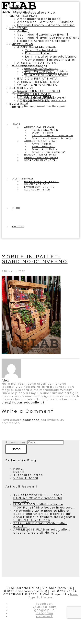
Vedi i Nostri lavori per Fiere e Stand (48, 37)
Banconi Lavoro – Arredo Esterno (46, 25)
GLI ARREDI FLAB (23, 15)
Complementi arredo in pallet (50, 59)
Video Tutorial (25, 478)
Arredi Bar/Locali (39, 69)
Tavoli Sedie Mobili (41, 50)
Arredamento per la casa (39, 18)
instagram (44, 613)
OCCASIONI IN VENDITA (37, 84)
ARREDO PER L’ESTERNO (38, 81)
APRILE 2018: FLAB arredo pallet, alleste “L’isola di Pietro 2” (41, 531)
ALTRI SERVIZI (21, 88)
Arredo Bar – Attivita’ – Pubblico (45, 22)
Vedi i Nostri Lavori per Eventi (42, 34)
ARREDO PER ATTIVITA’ (37, 62)
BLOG (14, 103)
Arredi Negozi (37, 66)
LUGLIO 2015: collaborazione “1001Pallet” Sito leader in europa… (44, 506)
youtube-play (44, 606)
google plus (44, 610)
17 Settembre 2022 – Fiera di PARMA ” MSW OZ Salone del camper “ (38, 498)
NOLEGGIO (18, 28)
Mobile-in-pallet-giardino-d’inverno (34, 259)
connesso (31, 420)
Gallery (23, 31)
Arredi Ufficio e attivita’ (46, 75)
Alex (5, 380)
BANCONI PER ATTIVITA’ (38, 78)
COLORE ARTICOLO (34, 94)
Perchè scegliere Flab (36, 12)
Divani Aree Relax (40, 72)
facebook (44, 603)
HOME (14, 6)
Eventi (18, 471)
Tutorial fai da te (28, 474)
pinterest (44, 616)
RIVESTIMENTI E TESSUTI (38, 91)
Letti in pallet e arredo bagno (51, 56)
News (18, 468)
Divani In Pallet (38, 53)
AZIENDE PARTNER (33, 100)
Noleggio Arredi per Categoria (43, 40)
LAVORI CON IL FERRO (36, 97)
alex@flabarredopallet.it (23, 402)
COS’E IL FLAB (21, 9)
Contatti (17, 106)
